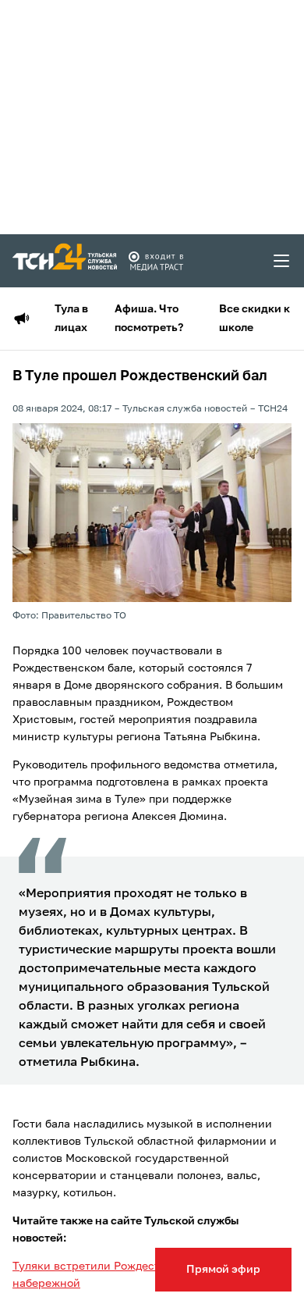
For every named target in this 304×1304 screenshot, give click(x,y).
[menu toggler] (282, 260)
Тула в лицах (71, 318)
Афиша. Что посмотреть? (149, 318)
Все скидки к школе (254, 318)
